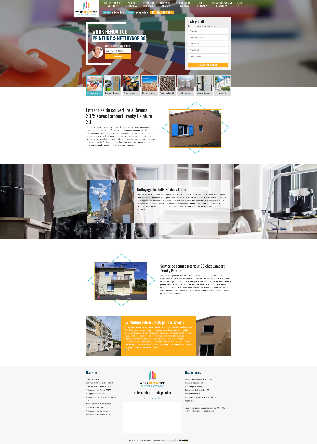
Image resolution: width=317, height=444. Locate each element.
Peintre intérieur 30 (202, 4)
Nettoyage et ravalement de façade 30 (221, 4)
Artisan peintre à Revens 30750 (98, 414)
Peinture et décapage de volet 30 (113, 4)
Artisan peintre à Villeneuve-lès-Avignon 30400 (102, 398)
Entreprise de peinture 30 (148, 4)
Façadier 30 (238, 4)
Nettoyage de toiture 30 (165, 4)
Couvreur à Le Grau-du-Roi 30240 (99, 386)
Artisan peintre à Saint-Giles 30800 (100, 411)
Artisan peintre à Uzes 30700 (97, 407)
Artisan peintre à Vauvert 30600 (98, 404)
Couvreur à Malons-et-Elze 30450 (99, 383)
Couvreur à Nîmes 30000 (96, 379)
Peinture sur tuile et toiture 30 (185, 4)
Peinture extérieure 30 (131, 4)
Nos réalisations (161, 12)
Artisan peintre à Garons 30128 (98, 390)
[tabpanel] (182, 200)
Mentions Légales (160, 440)
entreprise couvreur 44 (210, 408)
